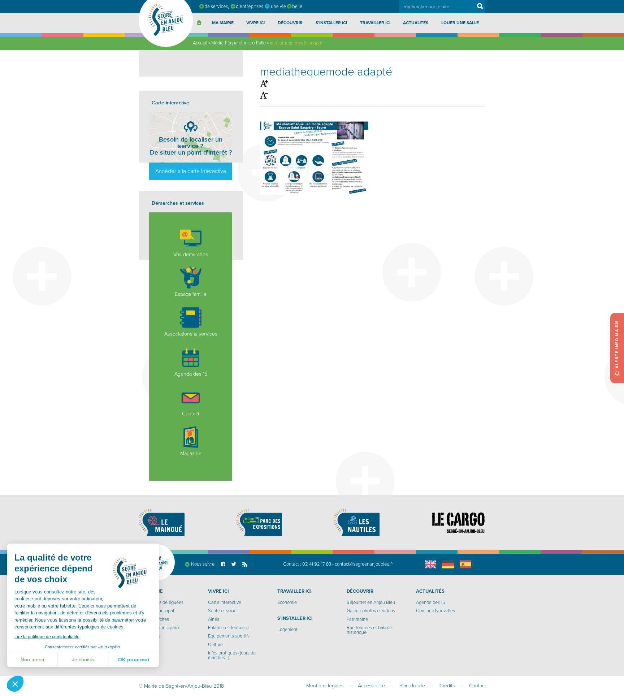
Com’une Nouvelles (435, 611)
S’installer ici (331, 22)
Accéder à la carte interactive (190, 171)
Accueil (200, 43)
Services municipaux (159, 628)
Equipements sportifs (229, 636)
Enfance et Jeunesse (228, 628)
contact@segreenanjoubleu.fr (364, 564)
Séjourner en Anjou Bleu (371, 602)
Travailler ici (375, 22)
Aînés (213, 619)
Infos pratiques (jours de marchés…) (232, 655)
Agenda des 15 (190, 374)
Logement (287, 629)
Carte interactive (224, 602)
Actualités (415, 22)
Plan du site (412, 686)
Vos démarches (190, 254)
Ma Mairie (223, 22)
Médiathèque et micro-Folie (238, 43)
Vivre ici (255, 22)
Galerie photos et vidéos (371, 611)
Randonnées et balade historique (369, 630)
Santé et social (223, 611)
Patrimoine (357, 619)
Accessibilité (371, 686)
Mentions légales (324, 686)
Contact (190, 414)
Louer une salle (460, 22)
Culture (215, 645)
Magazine (191, 453)
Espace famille (191, 294)
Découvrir (290, 22)
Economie (287, 602)
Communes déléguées (161, 602)
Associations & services (190, 334)
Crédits (447, 686)
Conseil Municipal (156, 611)
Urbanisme (149, 636)
